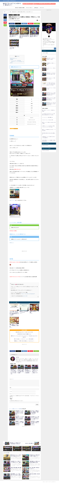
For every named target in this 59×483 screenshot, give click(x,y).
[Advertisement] (24, 254)
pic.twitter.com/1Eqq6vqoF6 (30, 293)
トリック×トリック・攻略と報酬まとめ (47, 117)
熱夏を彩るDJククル (13, 58)
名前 (10, 387)
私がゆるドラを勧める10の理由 (19, 7)
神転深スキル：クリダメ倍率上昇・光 (17, 61)
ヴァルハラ (17, 408)
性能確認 (11, 59)
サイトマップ (42, 7)
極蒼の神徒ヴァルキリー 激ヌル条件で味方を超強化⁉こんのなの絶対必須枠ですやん (51, 103)
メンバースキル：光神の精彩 (16, 60)
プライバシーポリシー (29, 7)
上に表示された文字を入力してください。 (17, 400)
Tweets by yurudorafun (45, 150)
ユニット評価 (11, 408)
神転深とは (12, 242)
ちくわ (39, 20)
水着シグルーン (12, 200)
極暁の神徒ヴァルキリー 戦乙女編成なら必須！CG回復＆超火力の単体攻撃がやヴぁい (51, 94)
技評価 (11, 62)
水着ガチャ (15, 128)
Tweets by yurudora (45, 145)
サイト (11, 393)
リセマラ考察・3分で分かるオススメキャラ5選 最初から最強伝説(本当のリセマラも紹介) (51, 84)
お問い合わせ (36, 7)
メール (11, 391)
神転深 (20, 408)
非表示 (18, 56)
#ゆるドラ (23, 293)
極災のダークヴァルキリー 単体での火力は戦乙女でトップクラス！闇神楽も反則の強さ (51, 99)
